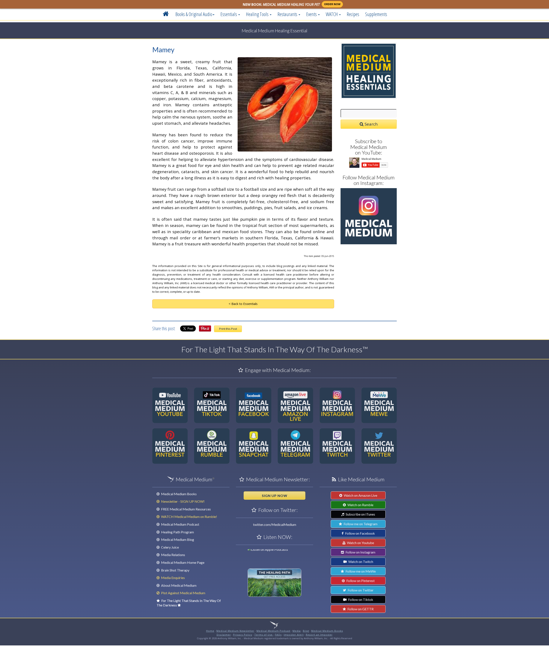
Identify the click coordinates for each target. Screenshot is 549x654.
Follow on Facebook (359, 533)
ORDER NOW (332, 4)
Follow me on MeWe (360, 571)
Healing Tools (257, 14)
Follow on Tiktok (360, 599)
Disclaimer (224, 634)
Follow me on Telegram (360, 524)
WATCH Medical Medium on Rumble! (188, 516)
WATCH (332, 14)
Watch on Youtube (360, 543)
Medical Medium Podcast (179, 524)
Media (297, 630)
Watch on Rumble (360, 505)
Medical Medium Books (178, 494)
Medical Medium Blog (177, 539)
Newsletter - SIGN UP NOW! (182, 501)
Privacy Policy (242, 634)
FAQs (278, 634)
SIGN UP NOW (274, 496)
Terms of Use (263, 634)
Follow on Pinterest (360, 581)
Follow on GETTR (360, 609)
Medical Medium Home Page (182, 562)
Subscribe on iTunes (360, 514)
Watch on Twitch (360, 562)
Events (312, 14)
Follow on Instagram (360, 552)
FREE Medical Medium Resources (185, 509)
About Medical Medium (178, 585)
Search (370, 124)
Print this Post (228, 329)
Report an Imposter (319, 634)
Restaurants (288, 14)
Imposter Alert (294, 634)
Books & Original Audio (193, 14)
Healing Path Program (177, 532)
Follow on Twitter (360, 590)
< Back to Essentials (243, 304)
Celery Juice (169, 547)
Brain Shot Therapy (174, 570)
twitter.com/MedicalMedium (274, 524)
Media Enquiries (172, 578)
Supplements (376, 14)
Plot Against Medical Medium (182, 593)
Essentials (229, 14)
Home (210, 630)
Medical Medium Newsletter (235, 630)
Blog (306, 630)
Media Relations (172, 555)
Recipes (353, 14)
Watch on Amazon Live (360, 495)
